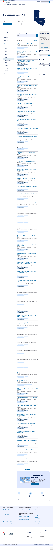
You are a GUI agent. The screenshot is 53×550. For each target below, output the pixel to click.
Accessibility (35, 544)
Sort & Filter (35, 40)
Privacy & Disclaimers (39, 544)
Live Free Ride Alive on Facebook (24, 516)
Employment (6, 65)
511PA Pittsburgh (37, 523)
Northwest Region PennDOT (7, 524)
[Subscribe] (49, 55)
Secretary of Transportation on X (23, 511)
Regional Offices (6, 43)
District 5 (6, 51)
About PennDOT (6, 37)
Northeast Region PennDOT (7, 523)
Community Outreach (8, 60)
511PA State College (38, 524)
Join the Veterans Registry (30, 537)
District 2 (6, 46)
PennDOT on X (5, 511)
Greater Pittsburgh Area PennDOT (8, 520)
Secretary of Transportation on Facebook (25, 509)
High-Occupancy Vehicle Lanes (8, 62)
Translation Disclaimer (44, 544)
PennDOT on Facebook (6, 509)
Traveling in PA (6, 40)
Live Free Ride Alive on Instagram (24, 519)
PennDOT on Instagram (6, 512)
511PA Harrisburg (37, 518)
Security (48, 544)
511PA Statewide (37, 509)
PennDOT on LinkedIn (6, 515)
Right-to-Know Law (41, 536)
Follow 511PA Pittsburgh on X (44, 47)
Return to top (47, 530)
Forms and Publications (7, 70)
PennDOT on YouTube (6, 514)
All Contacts (42, 43)
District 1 (6, 45)
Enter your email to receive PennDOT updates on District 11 (44, 53)
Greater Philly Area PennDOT (7, 521)
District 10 (6, 57)
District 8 (6, 54)
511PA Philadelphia (37, 521)
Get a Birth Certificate (29, 536)
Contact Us (5, 73)
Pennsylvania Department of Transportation (6, 33)
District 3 (6, 48)
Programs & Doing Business (7, 68)
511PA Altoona (37, 515)
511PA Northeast (37, 520)
